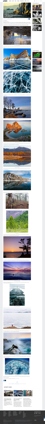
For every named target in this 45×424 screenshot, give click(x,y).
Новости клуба (24, 413)
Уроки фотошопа (14, 413)
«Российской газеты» (17, 378)
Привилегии (24, 414)
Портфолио (4, 414)
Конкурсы (9, 413)
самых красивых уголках (12, 22)
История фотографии (15, 414)
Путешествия (5, 397)
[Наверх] (44, 422)
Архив (23, 397)
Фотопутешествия (5, 413)
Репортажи (9, 414)
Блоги (14, 397)
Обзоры (20, 413)
